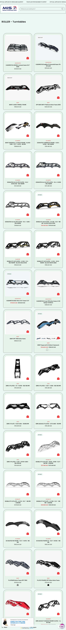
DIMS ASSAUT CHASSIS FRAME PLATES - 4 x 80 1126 (48, 621)
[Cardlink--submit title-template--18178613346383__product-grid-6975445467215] (18, 165)
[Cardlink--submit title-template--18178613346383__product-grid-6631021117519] (48, 368)
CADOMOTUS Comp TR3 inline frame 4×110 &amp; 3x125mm (48, 301)
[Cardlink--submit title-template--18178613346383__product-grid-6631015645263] (48, 406)
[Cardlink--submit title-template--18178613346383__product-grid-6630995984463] (48, 484)
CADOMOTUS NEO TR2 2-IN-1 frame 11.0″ (17, 300)
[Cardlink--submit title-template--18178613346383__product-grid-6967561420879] (48, 244)
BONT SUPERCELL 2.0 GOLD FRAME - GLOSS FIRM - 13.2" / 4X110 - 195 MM (17, 143)
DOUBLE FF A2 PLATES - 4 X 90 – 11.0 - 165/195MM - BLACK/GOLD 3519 (17, 261)
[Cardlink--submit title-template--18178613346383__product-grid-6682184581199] (48, 326)
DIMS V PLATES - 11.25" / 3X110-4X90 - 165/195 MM (18, 462)
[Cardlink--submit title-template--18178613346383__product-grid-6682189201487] (18, 322)
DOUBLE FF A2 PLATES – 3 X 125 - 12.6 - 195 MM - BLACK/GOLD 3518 (48, 222)
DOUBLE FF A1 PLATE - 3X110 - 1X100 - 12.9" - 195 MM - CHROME (48, 462)
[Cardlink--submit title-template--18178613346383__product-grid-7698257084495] (48, 87)
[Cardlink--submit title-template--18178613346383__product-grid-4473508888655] (18, 563)
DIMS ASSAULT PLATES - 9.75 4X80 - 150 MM (48, 423)
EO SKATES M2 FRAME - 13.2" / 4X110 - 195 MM (18, 541)
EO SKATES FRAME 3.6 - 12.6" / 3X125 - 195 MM (48, 541)
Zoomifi (30, 627)
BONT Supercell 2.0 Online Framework (48, 345)
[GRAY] (18, 585)
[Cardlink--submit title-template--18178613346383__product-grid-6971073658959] (48, 204)
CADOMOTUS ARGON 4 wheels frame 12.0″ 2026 (18, 65)
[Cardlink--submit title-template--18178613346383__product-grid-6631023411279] (18, 368)
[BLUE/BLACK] (47, 350)
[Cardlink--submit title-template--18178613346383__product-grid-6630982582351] (48, 524)
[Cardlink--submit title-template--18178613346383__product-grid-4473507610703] (48, 563)
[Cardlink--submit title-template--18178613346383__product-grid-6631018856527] (18, 406)
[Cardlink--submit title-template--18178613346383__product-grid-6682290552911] (48, 284)
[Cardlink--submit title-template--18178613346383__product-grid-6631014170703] (18, 444)
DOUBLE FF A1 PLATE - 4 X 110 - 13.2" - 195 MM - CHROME (18, 501)
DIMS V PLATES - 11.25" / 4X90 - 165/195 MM (48, 385)
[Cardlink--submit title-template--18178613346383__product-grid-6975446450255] (48, 125)
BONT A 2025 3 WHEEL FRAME (17, 104)
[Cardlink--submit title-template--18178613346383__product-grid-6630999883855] (48, 444)
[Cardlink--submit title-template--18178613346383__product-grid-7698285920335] (18, 87)
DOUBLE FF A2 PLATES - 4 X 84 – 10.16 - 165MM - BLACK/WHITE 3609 (48, 261)
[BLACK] (48, 585)
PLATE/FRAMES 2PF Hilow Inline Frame (48, 580)
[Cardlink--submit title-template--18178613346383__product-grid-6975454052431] (18, 125)
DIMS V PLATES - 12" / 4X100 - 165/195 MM (18, 385)
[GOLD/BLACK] (49, 350)
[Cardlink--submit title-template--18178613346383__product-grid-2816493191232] (18, 604)
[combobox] (42, 8)
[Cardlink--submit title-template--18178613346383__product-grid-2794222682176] (48, 604)
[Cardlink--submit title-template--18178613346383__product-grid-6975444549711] (48, 165)
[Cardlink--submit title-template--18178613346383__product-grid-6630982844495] (18, 524)
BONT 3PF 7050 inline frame (18, 338)
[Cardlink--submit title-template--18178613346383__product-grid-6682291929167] (18, 48)
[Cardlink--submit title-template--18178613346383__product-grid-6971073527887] (18, 244)
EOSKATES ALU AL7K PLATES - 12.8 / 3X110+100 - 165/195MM (17, 182)
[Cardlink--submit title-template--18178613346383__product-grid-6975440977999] (18, 204)
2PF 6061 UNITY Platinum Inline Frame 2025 (48, 104)
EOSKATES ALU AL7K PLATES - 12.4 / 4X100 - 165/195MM (48, 182)
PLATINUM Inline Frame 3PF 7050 (17, 580)
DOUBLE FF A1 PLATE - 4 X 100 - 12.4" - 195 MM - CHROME (48, 501)
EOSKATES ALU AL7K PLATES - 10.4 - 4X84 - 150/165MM (17, 222)
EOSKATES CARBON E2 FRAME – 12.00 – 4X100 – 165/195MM (48, 143)
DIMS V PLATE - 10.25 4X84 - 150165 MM (18, 423)
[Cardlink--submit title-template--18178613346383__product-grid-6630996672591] (18, 484)
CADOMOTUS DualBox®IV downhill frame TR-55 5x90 (48, 65)
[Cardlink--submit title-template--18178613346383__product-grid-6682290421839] (48, 47)
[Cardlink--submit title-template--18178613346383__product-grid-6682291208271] (18, 283)
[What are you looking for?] (62, 8)
